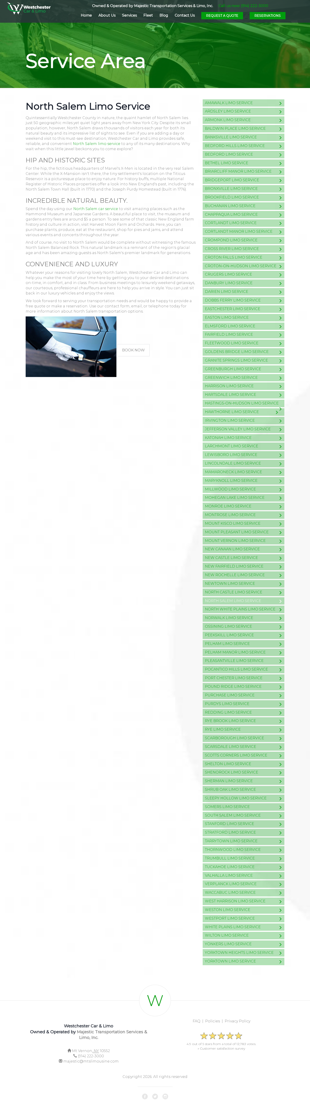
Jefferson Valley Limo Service (238, 429)
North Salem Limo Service (233, 601)
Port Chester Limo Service (234, 678)
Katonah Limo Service (228, 438)
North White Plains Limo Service (240, 609)
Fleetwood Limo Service (231, 343)
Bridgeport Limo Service (232, 180)
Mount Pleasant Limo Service (237, 532)
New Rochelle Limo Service (235, 575)
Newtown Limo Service (230, 583)
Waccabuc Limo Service (230, 892)
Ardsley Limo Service (228, 111)
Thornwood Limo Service (233, 849)
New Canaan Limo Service (232, 549)
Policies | (215, 1021)
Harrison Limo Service (229, 386)
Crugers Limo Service (228, 274)
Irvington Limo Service (230, 420)
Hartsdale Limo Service (230, 394)
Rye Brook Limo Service (230, 721)
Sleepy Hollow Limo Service (236, 798)
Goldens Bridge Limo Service (237, 352)
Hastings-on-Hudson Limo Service (242, 403)
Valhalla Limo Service (229, 875)
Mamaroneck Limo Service (233, 472)
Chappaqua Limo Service (231, 214)
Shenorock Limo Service (231, 772)
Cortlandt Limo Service (231, 223)
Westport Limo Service (230, 918)
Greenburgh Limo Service (233, 369)
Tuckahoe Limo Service (230, 867)
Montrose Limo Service (230, 515)
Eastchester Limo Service (232, 309)
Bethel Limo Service (226, 163)
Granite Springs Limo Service (236, 360)
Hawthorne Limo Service (232, 412)
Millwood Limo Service (230, 489)
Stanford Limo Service (229, 824)
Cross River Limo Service (232, 249)
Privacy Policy (237, 1021)
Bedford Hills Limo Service (235, 146)
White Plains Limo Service (233, 927)
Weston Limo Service (227, 910)
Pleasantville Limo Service (234, 661)
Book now (133, 350)
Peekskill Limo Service (229, 635)
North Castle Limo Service (233, 592)
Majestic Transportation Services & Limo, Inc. (173, 6)
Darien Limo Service (226, 291)
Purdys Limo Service (227, 704)
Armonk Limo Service (228, 120)
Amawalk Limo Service (229, 103)
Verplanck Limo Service (231, 884)
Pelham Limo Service (227, 643)
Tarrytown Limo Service (231, 841)
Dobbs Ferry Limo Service (233, 300)
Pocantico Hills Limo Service (236, 669)
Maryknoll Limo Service (231, 480)
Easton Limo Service (227, 317)
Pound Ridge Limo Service (233, 686)
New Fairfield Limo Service (234, 566)
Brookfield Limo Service (232, 197)
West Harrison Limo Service (235, 901)
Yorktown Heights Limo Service (239, 952)
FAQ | (199, 1021)
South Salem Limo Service (233, 815)
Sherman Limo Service (229, 781)
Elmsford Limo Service (230, 326)
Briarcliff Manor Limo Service (238, 171)
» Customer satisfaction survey (221, 1048)
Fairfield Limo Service (229, 334)
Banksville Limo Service (231, 137)
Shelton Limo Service (228, 764)
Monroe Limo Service (228, 506)
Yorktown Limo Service (230, 961)
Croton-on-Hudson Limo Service (240, 266)
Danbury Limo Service (229, 283)
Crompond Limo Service (231, 240)
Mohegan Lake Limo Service (235, 497)
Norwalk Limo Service (229, 618)
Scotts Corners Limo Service (236, 755)
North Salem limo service (96, 144)
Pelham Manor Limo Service (235, 652)
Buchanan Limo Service (230, 206)
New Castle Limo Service (231, 558)
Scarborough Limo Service (234, 738)
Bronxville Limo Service (231, 188)
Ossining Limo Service (228, 626)
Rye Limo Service (223, 729)
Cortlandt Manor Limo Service (239, 231)
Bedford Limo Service (229, 154)
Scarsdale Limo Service (230, 746)
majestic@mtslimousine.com (91, 1061)
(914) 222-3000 (91, 1056)
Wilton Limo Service (227, 935)
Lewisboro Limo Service (231, 455)
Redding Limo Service (228, 712)
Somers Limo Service (227, 807)
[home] (29, 7)
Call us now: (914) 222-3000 (243, 6)
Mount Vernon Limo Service (235, 541)
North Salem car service (95, 209)
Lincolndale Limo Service (233, 463)
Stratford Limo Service (230, 832)
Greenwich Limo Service (231, 377)
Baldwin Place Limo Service (235, 128)
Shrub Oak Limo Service (230, 789)
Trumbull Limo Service (230, 858)
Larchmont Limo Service (231, 446)
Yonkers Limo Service (228, 944)
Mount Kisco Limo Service (233, 523)
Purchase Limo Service (230, 695)
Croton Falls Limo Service (233, 257)
